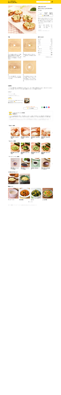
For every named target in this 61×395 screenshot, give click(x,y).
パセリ (39, 54)
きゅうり (39, 39)
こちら (32, 88)
